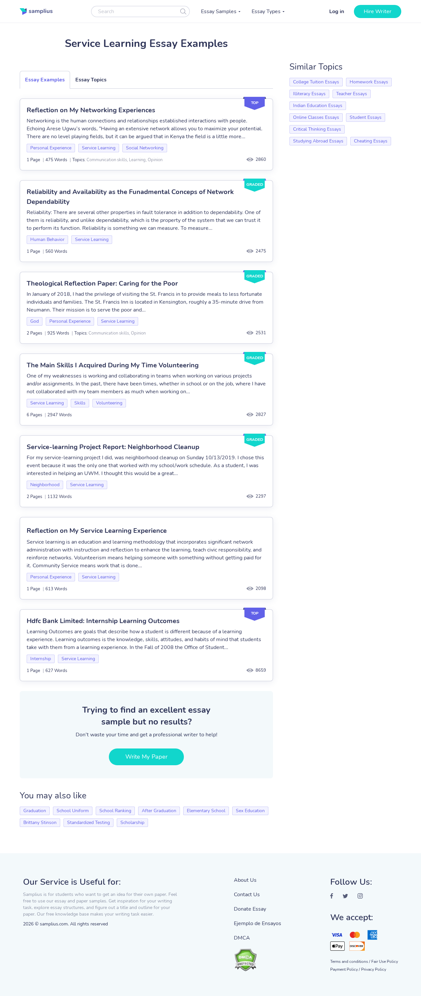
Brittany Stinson (40, 822)
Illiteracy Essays (309, 94)
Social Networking (144, 148)
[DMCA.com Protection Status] (257, 956)
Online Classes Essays (316, 117)
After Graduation (159, 811)
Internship (40, 659)
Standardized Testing (88, 822)
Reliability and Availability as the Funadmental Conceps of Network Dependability (130, 196)
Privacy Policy (373, 969)
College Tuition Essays (316, 82)
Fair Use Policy (384, 961)
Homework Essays (369, 82)
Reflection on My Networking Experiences (91, 110)
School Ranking (115, 811)
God (34, 321)
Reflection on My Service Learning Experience (97, 530)
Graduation (34, 811)
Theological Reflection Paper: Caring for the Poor (102, 283)
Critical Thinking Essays (317, 129)
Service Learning (98, 148)
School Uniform (73, 811)
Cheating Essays (370, 141)
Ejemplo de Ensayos (257, 923)
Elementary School (206, 811)
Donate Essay (250, 909)
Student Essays (366, 117)
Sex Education (250, 811)
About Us (245, 880)
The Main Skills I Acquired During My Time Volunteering (113, 365)
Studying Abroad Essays (318, 141)
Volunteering (109, 403)
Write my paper (146, 757)
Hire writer (377, 11)
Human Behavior (47, 239)
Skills (80, 403)
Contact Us (247, 894)
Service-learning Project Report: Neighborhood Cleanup (113, 447)
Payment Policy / (345, 969)
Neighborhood (45, 485)
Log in (336, 11)
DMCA (242, 938)
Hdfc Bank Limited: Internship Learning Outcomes (103, 621)
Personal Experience (50, 148)
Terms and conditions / (350, 961)
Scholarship (132, 822)
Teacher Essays (351, 94)
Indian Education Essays (317, 105)
